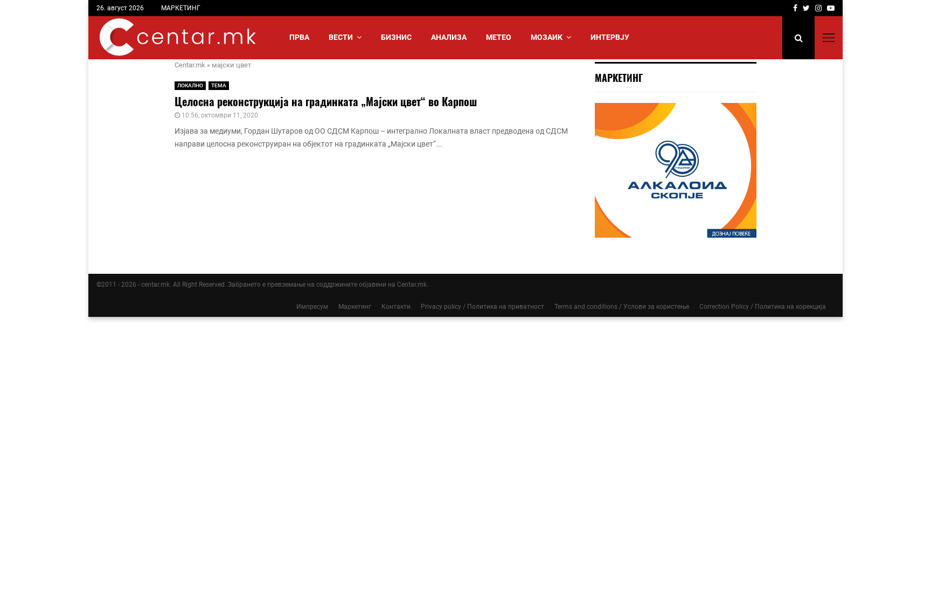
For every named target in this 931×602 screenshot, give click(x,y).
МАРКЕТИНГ (180, 8)
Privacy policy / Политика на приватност (482, 306)
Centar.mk (190, 65)
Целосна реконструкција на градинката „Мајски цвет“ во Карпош (326, 101)
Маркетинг (354, 306)
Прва (299, 37)
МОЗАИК (546, 37)
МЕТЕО (498, 37)
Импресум (312, 306)
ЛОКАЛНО (190, 85)
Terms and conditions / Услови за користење (621, 306)
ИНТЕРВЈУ (609, 37)
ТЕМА (218, 85)
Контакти (396, 306)
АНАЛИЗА (449, 37)
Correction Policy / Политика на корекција (762, 306)
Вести (341, 37)
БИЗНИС (396, 37)
